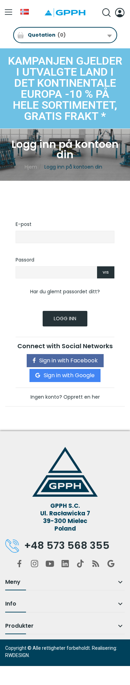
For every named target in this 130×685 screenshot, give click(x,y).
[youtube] (50, 564)
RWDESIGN (17, 655)
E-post (24, 224)
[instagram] (35, 564)
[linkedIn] (65, 564)
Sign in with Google (69, 375)
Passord (25, 259)
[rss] (96, 564)
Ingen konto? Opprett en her (65, 396)
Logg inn (65, 318)
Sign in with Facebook (68, 360)
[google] (111, 564)
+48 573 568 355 (67, 545)
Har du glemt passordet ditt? (65, 291)
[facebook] (19, 564)
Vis (106, 272)
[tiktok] (80, 564)
